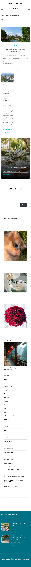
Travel (15, 45)
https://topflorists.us (6, 517)
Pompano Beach (8, 423)
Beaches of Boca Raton (9, 371)
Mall (5, 404)
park (13, 545)
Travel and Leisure (8, 452)
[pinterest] (15, 8)
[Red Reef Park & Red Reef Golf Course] (5, 540)
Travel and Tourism (8, 459)
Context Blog (25, 559)
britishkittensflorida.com (9, 220)
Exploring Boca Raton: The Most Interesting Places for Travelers (7, 95)
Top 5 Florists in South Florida (15, 167)
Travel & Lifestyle (8, 445)
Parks (5, 408)
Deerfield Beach (8, 386)
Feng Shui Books (8, 369)
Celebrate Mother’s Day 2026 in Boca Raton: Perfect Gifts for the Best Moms (15, 485)
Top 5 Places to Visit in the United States (15, 50)
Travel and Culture (8, 448)
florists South (6, 174)
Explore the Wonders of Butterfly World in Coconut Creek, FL (14, 481)
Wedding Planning (8, 463)
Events (5, 390)
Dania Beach (7, 382)
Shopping (6, 430)
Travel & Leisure (8, 437)
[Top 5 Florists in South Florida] (5, 527)
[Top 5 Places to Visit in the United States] (15, 34)
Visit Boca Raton (15, 3)
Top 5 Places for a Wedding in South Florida (15, 473)
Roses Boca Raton (8, 340)
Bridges (5, 379)
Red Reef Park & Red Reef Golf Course (19, 538)
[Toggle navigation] (2, 9)
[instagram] (17, 8)
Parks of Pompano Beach (10, 415)
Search (5, 201)
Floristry (7, 160)
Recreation (6, 426)
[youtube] (13, 8)
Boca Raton (7, 375)
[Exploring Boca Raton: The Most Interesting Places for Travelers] (7, 77)
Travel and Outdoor (8, 456)
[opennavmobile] (29, 9)
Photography (7, 419)
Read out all (15, 70)
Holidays (6, 401)
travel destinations (15, 67)
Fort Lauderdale (8, 397)
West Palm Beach (8, 466)
